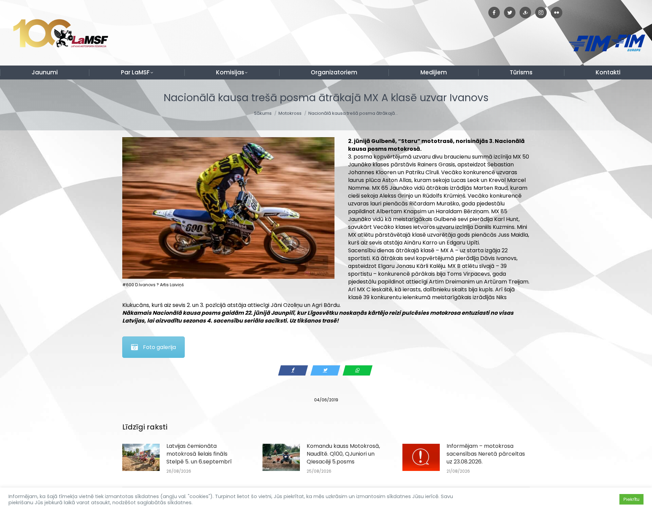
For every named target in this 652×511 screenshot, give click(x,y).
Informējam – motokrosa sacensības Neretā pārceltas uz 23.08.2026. (486, 454)
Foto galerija (159, 347)
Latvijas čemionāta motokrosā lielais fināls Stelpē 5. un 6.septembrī (199, 454)
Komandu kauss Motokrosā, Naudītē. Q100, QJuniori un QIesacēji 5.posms (343, 454)
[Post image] (141, 457)
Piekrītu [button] (631, 499)
